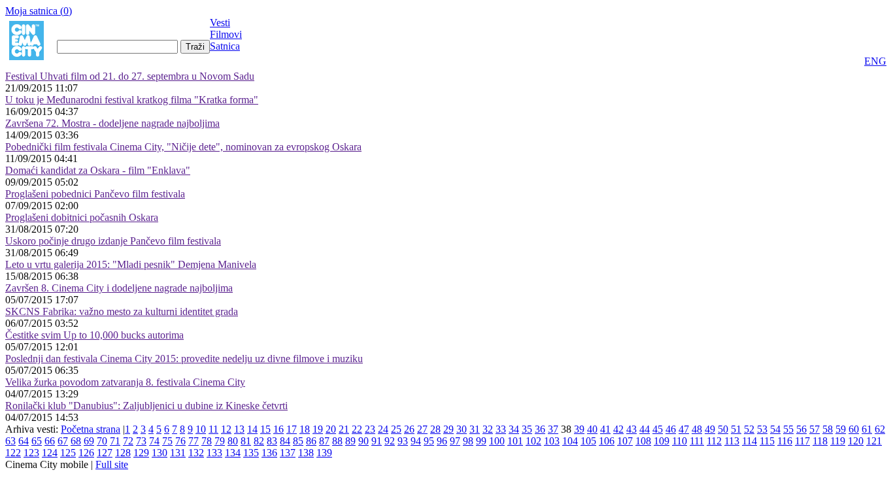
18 (304, 429)
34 (514, 429)
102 (533, 440)
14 (252, 429)
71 (115, 440)
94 (416, 440)
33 (501, 429)
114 (749, 440)
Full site (111, 464)
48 (697, 429)
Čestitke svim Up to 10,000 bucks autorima (94, 335)
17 (291, 429)
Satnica (225, 46)
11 (213, 429)
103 (552, 440)
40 (592, 429)
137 (287, 452)
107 (625, 440)
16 (278, 429)
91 (376, 440)
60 (854, 429)
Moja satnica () (38, 10)
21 (344, 429)
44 (644, 429)
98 (468, 440)
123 (31, 452)
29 (448, 429)
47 (684, 429)
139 (324, 452)
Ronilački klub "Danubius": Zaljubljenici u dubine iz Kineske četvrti (146, 405)
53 (762, 429)
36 (540, 429)
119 (837, 440)
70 (102, 440)
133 (214, 452)
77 (193, 440)
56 (801, 429)
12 (226, 429)
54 (775, 429)
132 (196, 452)
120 (856, 440)
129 (141, 452)
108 (643, 440)
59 (840, 429)
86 (311, 440)
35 (527, 429)
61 (867, 429)
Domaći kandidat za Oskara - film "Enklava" (97, 170)
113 (731, 440)
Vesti (220, 22)
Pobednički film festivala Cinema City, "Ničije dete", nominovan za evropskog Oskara (183, 146)
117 (802, 440)
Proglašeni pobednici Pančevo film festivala (95, 193)
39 (579, 429)
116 (784, 440)
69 (89, 440)
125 (68, 452)
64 (23, 440)
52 (749, 429)
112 (714, 440)
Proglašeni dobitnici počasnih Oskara (81, 217)
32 (487, 429)
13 (239, 429)
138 (306, 452)
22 (357, 429)
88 (337, 440)
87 (324, 440)
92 (389, 440)
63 (10, 440)
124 (50, 452)
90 (363, 440)
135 (251, 452)
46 (671, 429)
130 (159, 452)
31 (474, 429)
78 (206, 440)
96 (442, 440)
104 (570, 440)
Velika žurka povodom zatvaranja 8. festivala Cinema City (125, 382)
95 (429, 440)
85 (298, 440)
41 (605, 429)
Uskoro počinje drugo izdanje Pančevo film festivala (113, 240)
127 (104, 452)
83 (272, 440)
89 (350, 440)
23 (370, 429)
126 (86, 452)
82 (259, 440)
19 (317, 429)
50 (723, 429)
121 (874, 440)
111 (697, 440)
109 (661, 440)
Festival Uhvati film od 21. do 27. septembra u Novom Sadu (129, 76)
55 (788, 429)
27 (422, 429)
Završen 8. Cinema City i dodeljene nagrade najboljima (119, 287)
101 (515, 440)
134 (233, 452)
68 (76, 440)
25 (396, 429)
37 (553, 429)
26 (409, 429)
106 (607, 440)
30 (461, 429)
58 (827, 429)
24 (383, 429)
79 (219, 440)
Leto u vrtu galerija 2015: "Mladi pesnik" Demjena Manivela (130, 264)
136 (269, 452)
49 (710, 429)
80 (232, 440)
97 (455, 440)
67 (63, 440)
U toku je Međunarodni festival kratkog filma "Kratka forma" (131, 99)
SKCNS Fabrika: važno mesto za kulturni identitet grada (121, 311)
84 (285, 440)
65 (36, 440)
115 (767, 440)
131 (178, 452)
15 (265, 429)
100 (497, 440)
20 (331, 429)
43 (631, 429)
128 (123, 452)
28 (435, 429)
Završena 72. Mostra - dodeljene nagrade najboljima (112, 123)
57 (814, 429)
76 (180, 440)
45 (657, 429)
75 (167, 440)
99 (481, 440)
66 (49, 440)
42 (618, 429)
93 (402, 440)
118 (820, 440)
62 (880, 429)
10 (200, 429)
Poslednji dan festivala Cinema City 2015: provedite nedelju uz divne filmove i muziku (184, 358)
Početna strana (90, 429)
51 (736, 429)
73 (141, 440)
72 (128, 440)
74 (154, 440)
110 (679, 440)
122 (13, 452)
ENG (875, 61)
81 (246, 440)
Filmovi (226, 34)
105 (588, 440)
